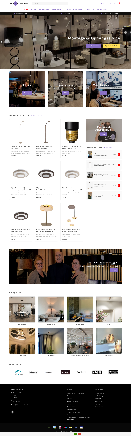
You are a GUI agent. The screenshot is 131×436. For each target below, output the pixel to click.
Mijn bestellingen (99, 396)
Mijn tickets (98, 398)
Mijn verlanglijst (99, 401)
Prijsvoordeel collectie (111, 46)
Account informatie (100, 393)
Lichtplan (33, 9)
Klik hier (114, 270)
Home (26, 9)
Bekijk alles (107, 147)
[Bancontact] (71, 427)
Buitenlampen (57, 9)
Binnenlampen (44, 9)
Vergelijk (97, 404)
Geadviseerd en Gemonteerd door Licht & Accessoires (78, 418)
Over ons (69, 398)
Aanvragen (27, 92)
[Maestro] (65, 427)
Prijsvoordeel (101, 9)
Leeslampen (70, 297)
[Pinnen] (76, 427)
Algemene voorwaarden (73, 401)
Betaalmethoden (71, 409)
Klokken (68, 9)
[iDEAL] (60, 427)
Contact (69, 396)
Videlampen (12, 328)
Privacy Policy (71, 406)
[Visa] (81, 427)
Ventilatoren (90, 9)
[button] (1, 42)
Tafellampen (99, 328)
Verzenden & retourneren (74, 412)
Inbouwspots (41, 328)
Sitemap (69, 415)
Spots (97, 297)
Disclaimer (70, 404)
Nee (80, 434)
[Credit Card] (55, 427)
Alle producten (99, 406)
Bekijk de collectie (94, 46)
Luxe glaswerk (78, 9)
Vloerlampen (41, 297)
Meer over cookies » (87, 434)
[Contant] (49, 427)
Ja (75, 434)
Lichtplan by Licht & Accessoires (75, 393)
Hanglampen (13, 297)
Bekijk (65, 92)
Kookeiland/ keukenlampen (74, 328)
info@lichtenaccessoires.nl (20, 405)
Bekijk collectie (35, 115)
